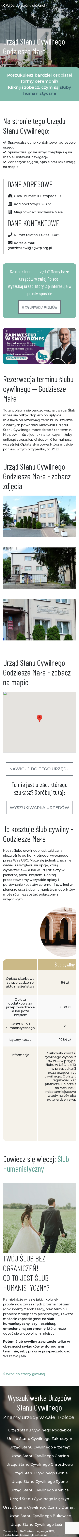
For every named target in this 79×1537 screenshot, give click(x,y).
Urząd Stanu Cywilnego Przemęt (39, 1447)
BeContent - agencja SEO (37, 1531)
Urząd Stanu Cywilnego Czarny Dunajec (39, 1507)
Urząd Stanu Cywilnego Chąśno (39, 1456)
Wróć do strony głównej (25, 5)
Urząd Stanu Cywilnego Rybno (39, 1481)
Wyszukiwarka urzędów (39, 307)
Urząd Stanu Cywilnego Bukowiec (39, 1516)
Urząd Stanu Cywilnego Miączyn (39, 1499)
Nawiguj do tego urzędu (39, 768)
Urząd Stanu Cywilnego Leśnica (39, 1524)
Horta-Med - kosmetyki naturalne (25, 1535)
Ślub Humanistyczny (36, 1163)
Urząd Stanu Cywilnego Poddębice (40, 1430)
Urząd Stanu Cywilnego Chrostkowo (39, 1464)
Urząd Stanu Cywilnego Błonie (40, 1473)
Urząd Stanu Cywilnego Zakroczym (39, 1439)
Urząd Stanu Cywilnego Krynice (39, 1490)
